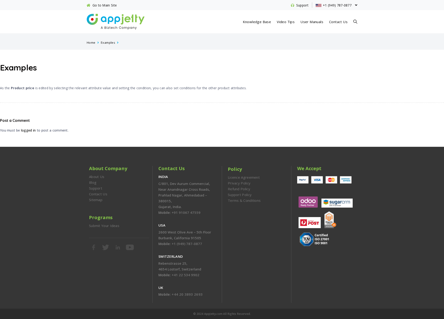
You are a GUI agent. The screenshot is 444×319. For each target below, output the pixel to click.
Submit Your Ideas (104, 225)
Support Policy (240, 194)
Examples (108, 42)
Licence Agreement (244, 177)
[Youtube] (130, 247)
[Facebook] (94, 247)
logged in (28, 130)
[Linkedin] (118, 247)
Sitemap (95, 199)
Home (91, 42)
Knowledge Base (257, 21)
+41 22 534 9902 (185, 275)
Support (95, 188)
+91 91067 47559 (186, 212)
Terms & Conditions (244, 200)
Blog (92, 182)
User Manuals (311, 21)
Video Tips (286, 21)
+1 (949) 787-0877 (187, 243)
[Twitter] (106, 247)
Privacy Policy (239, 183)
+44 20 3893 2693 (187, 294)
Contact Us (338, 21)
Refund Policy (239, 189)
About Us (96, 176)
